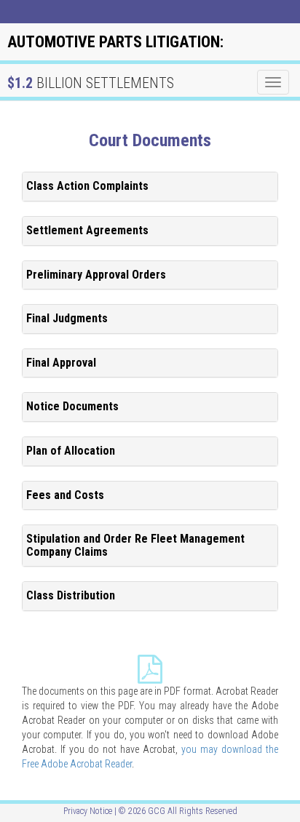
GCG (156, 811)
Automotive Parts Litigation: (115, 42)
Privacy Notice (87, 811)
